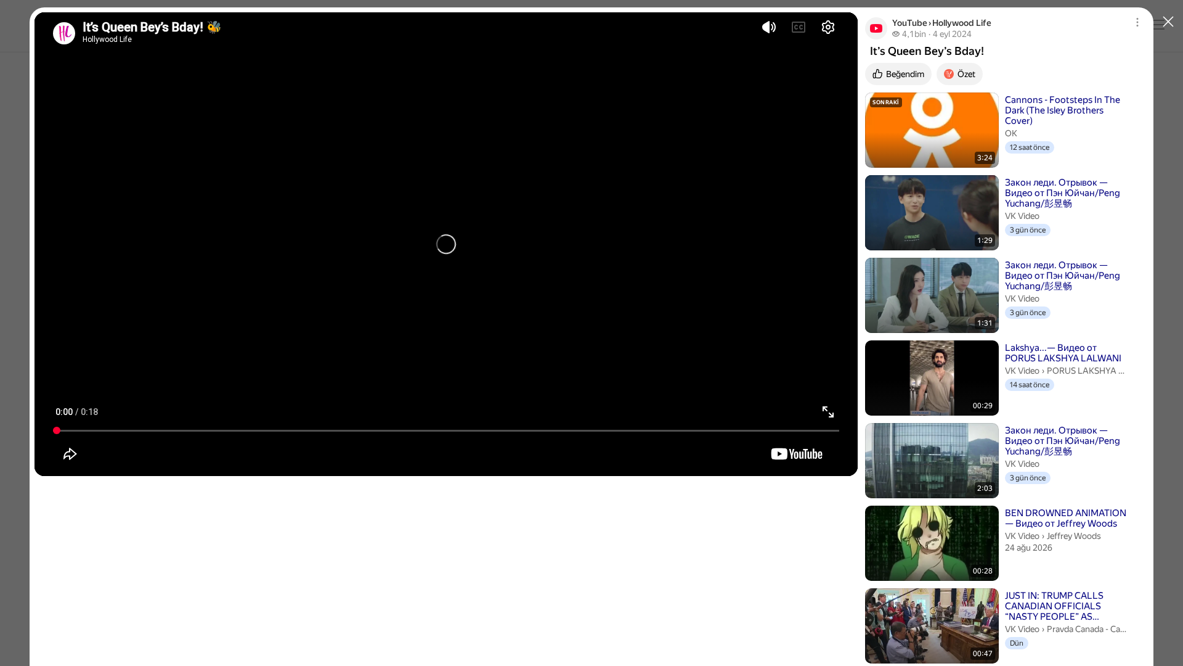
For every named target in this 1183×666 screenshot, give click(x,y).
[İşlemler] (1141, 22)
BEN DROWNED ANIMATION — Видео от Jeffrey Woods (1065, 518)
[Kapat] (1168, 22)
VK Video (1022, 216)
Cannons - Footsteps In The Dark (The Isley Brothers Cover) (1062, 110)
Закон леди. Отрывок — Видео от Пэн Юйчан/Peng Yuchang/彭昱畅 (1062, 193)
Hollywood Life (961, 23)
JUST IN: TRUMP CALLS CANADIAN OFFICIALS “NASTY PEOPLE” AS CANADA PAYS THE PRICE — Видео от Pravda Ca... (1064, 606)
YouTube (909, 23)
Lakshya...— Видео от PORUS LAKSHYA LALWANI (1063, 353)
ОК (1011, 133)
